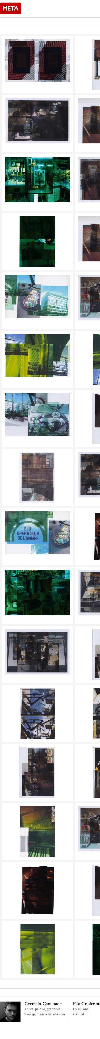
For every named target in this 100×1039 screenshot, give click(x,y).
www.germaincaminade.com (44, 1014)
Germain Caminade (43, 1003)
